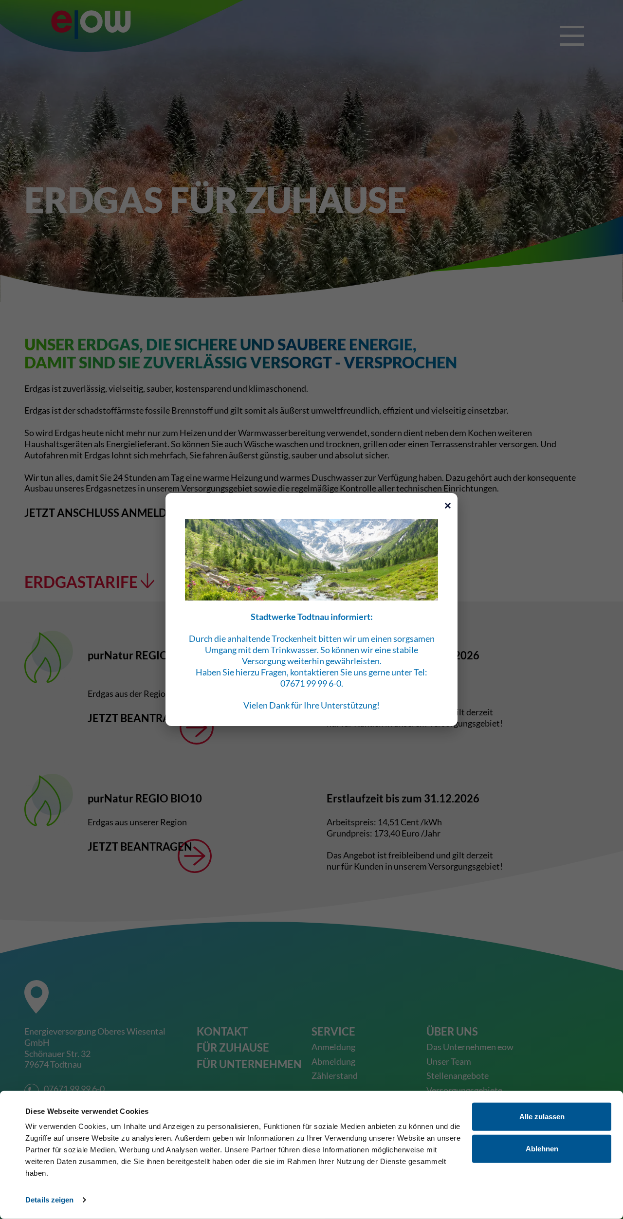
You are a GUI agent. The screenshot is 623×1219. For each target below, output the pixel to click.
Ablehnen (542, 1148)
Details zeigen (49, 1200)
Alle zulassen (542, 1116)
